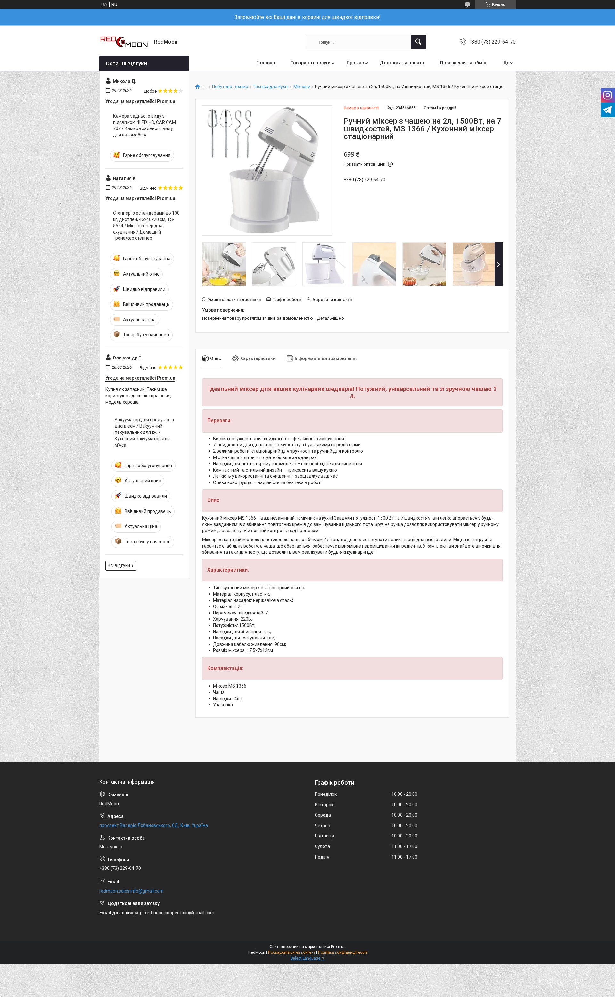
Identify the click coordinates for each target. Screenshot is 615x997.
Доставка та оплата (402, 62)
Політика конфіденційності (342, 952)
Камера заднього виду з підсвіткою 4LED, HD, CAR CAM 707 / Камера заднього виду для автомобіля (144, 125)
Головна (265, 62)
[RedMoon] (124, 42)
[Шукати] (418, 42)
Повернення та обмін (463, 62)
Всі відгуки (119, 565)
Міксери (301, 86)
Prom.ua (338, 946)
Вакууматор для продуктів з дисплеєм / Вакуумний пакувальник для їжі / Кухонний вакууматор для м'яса (144, 432)
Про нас (355, 62)
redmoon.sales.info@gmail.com (131, 891)
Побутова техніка (230, 86)
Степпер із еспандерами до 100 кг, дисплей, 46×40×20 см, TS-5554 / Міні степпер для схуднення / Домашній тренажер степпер (146, 225)
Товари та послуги (311, 62)
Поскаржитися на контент (291, 952)
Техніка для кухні (271, 86)
